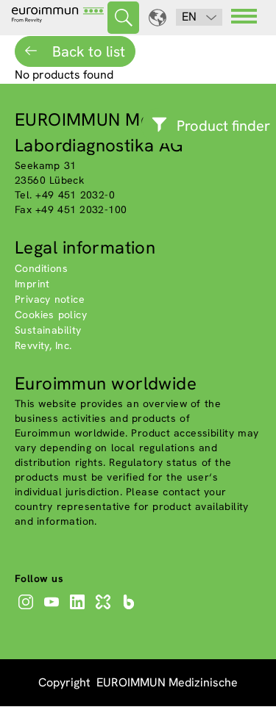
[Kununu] (105, 609)
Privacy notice (50, 299)
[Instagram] (27, 609)
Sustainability (48, 330)
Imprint (32, 283)
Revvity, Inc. (43, 345)
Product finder (223, 125)
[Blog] (131, 609)
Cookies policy (51, 314)
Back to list (87, 51)
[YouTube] (53, 609)
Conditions (41, 268)
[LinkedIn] (79, 609)
